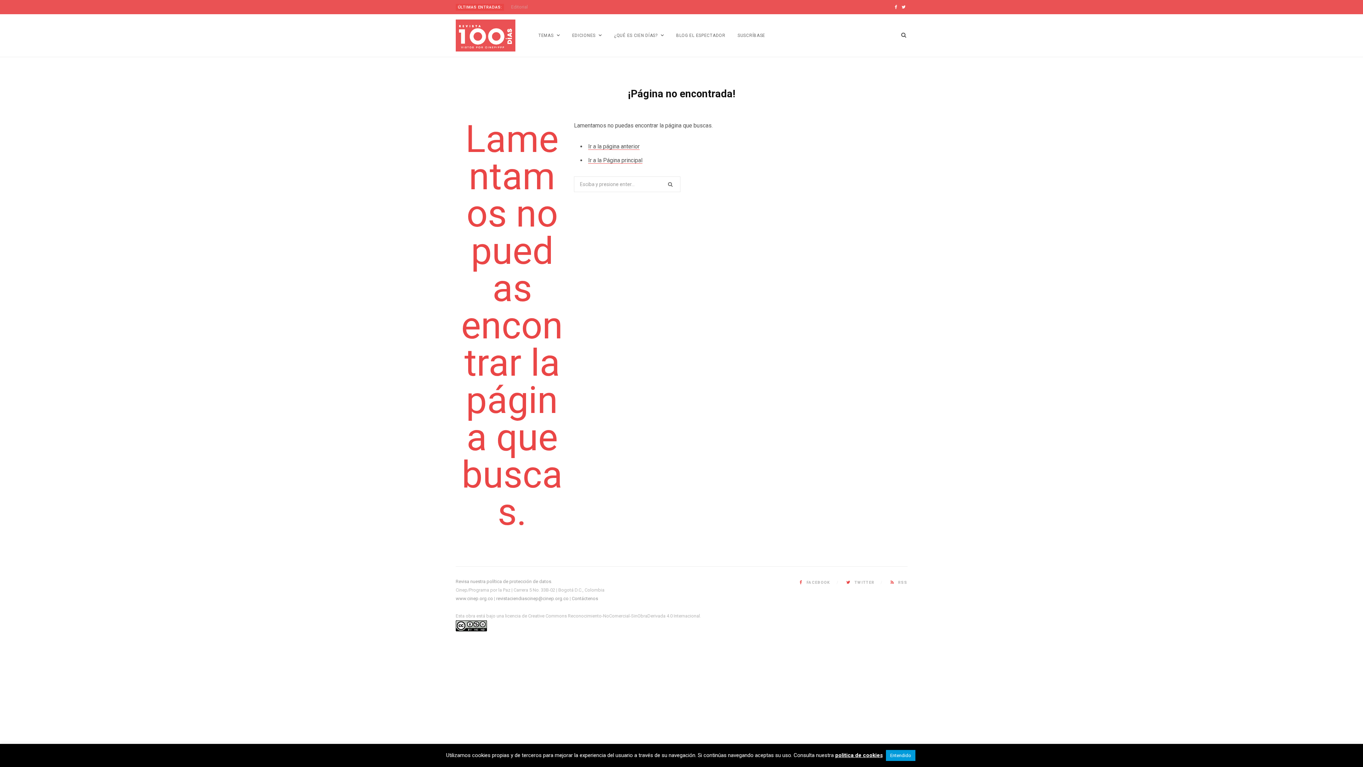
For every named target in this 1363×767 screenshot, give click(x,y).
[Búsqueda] (904, 35)
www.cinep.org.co (474, 598)
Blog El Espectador (701, 35)
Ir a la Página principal (615, 160)
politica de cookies (859, 755)
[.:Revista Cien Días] (486, 35)
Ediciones (584, 35)
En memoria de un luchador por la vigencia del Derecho (567, 7)
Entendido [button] (900, 755)
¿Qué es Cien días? (636, 35)
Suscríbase (751, 35)
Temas (546, 35)
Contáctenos (585, 598)
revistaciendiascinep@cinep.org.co (532, 598)
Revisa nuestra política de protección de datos (503, 581)
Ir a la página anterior (614, 146)
